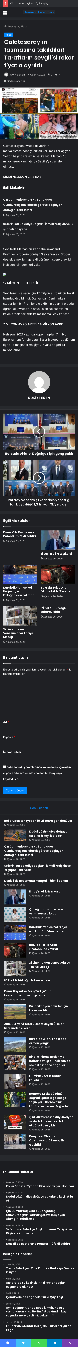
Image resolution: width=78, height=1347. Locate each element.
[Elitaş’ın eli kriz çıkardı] (58, 540)
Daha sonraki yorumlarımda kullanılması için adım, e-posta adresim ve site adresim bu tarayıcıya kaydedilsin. (37, 773)
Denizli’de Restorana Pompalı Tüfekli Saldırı (19, 534)
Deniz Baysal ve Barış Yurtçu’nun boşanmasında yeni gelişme (27, 993)
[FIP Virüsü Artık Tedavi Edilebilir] (15, 1081)
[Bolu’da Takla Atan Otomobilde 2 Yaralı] (58, 574)
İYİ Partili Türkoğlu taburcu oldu (54, 610)
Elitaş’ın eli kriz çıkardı (57, 554)
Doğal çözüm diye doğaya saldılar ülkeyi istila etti (48, 834)
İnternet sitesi (12, 752)
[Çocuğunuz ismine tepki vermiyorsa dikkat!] (15, 914)
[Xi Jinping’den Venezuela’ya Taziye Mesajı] (20, 615)
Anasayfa (13, 26)
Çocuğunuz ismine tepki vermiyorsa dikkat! (46, 911)
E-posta (9, 737)
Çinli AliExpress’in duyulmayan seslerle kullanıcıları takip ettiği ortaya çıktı (51, 1121)
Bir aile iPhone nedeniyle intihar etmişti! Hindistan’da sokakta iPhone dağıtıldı (50, 1061)
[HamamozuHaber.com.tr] (39, 12)
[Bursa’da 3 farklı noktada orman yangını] (15, 1044)
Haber (25, 26)
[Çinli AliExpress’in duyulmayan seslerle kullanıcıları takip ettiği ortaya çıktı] (15, 1122)
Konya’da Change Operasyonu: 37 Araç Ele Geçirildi (47, 1140)
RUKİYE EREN (17, 74)
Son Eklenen (39, 808)
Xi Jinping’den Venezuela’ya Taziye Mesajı (18, 633)
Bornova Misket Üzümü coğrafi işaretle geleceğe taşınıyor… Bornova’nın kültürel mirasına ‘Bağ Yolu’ (49, 1100)
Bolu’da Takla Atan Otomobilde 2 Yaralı (55, 589)
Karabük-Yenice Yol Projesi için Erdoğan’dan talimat (18, 591)
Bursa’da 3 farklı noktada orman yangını (47, 1041)
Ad (6, 722)
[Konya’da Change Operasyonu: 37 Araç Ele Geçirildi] (15, 1141)
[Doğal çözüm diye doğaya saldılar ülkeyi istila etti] (15, 835)
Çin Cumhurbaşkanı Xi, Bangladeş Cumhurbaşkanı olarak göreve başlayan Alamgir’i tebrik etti (32, 205)
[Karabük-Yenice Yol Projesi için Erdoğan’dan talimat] (20, 574)
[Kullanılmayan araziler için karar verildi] (15, 1011)
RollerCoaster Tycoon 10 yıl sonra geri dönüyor (38, 821)
